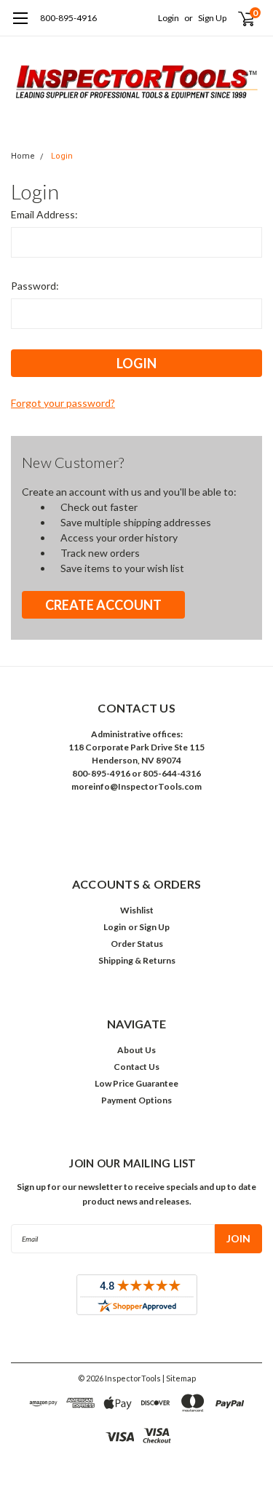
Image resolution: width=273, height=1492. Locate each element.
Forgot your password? (63, 403)
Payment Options (136, 1100)
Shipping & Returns (136, 960)
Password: (35, 285)
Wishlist (137, 910)
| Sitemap (179, 1378)
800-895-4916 (68, 17)
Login (168, 17)
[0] (237, 18)
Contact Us (136, 1066)
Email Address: (44, 214)
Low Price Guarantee (136, 1083)
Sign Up (212, 17)
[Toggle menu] (20, 25)
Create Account (103, 605)
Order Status (137, 943)
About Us (136, 1049)
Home (23, 156)
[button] (136, 819)
